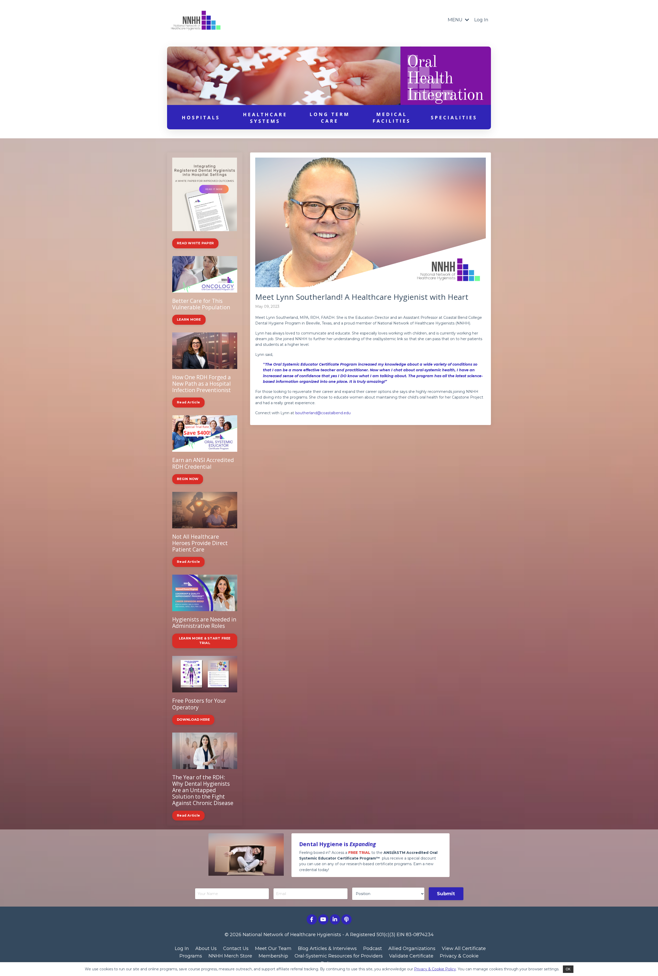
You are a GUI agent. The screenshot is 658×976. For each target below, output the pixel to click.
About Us (206, 948)
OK (568, 969)
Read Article (188, 402)
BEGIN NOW (187, 479)
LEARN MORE (189, 319)
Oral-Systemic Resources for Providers (339, 956)
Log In (481, 20)
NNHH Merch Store (230, 956)
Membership (273, 956)
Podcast (372, 948)
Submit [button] (446, 894)
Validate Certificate (411, 956)
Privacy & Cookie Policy (435, 969)
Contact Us (236, 948)
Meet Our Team (273, 948)
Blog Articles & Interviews (327, 948)
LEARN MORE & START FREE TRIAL (205, 640)
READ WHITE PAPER (195, 243)
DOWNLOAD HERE (193, 719)
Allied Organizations (411, 948)
